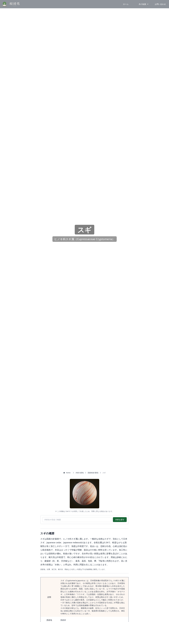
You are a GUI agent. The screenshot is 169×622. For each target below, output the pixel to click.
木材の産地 (80, 473)
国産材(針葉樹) (93, 473)
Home (68, 473)
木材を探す (119, 519)
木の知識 (142, 4)
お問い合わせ (160, 4)
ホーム (126, 4)
